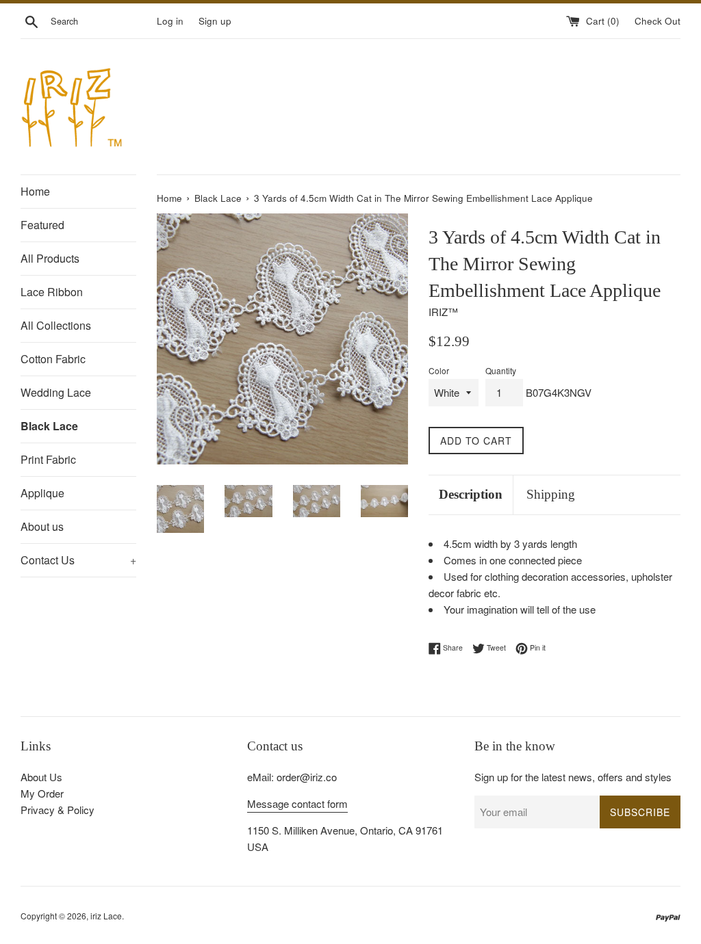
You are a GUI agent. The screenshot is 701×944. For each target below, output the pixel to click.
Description (470, 494)
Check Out (657, 20)
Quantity (500, 370)
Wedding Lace (56, 392)
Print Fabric (48, 459)
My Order (42, 793)
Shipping (550, 494)
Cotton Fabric (53, 359)
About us (42, 526)
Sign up (215, 20)
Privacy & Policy (57, 809)
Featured (42, 225)
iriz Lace (106, 915)
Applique (42, 493)
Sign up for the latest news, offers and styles (573, 777)
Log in (170, 20)
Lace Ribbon (52, 292)
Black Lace (49, 426)
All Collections (56, 325)
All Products (50, 258)
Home (35, 191)
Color (439, 370)
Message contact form (297, 803)
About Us (41, 777)
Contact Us (78, 560)
